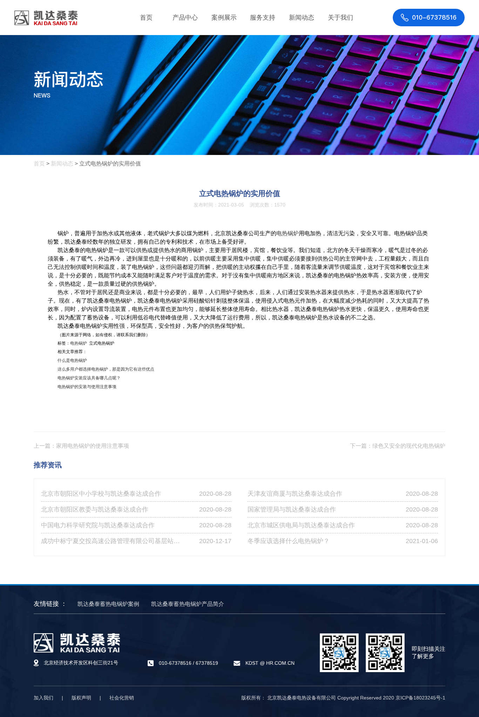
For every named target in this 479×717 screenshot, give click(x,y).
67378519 (207, 663)
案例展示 (224, 17)
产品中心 (185, 17)
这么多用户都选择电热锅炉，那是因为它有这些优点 (106, 369)
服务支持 (262, 17)
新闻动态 (301, 17)
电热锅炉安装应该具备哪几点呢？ (89, 378)
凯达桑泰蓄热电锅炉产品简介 (187, 604)
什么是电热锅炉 (72, 360)
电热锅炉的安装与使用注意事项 (87, 386)
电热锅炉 (287, 233)
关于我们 (340, 17)
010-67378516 (175, 663)
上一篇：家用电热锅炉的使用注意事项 (81, 446)
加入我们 (43, 698)
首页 (146, 17)
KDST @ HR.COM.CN (270, 663)
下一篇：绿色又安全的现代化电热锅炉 (397, 446)
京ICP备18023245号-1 (420, 698)
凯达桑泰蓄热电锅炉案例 (108, 604)
